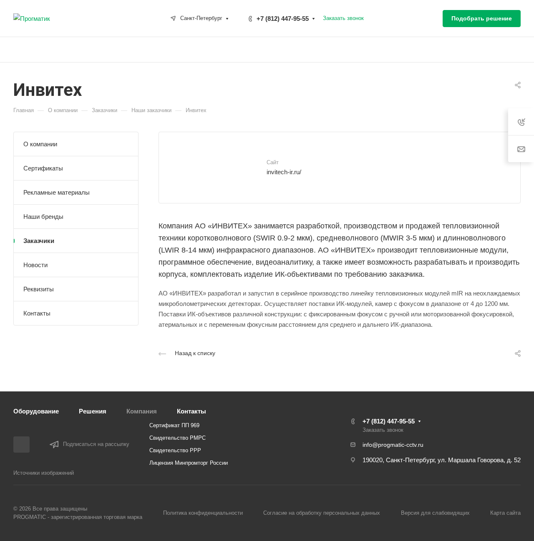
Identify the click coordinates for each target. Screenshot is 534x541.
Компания (141, 411)
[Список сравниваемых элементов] (430, 18)
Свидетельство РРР (175, 450)
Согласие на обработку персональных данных (321, 513)
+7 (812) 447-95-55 (283, 18)
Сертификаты (43, 168)
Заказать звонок (343, 18)
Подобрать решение (481, 18)
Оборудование (36, 411)
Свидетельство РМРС (177, 438)
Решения (92, 411)
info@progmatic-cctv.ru (393, 444)
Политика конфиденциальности (203, 513)
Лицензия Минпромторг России (188, 463)
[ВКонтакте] (21, 444)
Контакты (36, 313)
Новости (35, 264)
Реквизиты (38, 289)
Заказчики (38, 240)
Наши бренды (43, 216)
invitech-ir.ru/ (284, 171)
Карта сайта (505, 513)
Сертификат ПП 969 (174, 425)
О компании (40, 144)
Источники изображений (43, 473)
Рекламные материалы (56, 192)
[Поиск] (517, 50)
